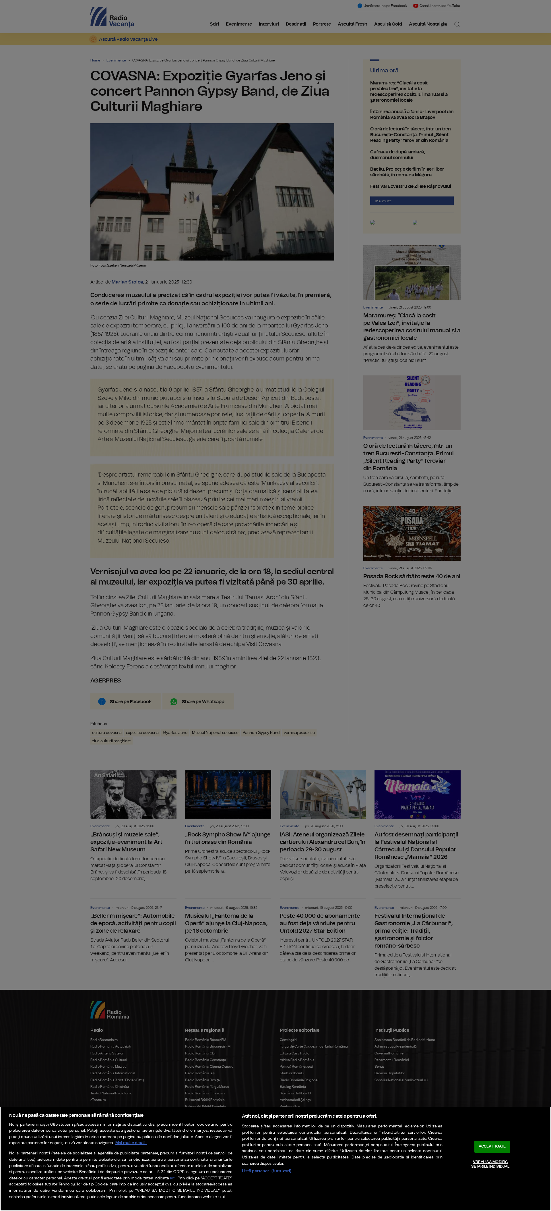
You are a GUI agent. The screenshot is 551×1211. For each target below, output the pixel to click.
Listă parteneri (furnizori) (267, 1171)
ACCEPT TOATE (492, 1146)
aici (173, 1178)
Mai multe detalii (131, 1143)
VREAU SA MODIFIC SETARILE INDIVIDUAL (490, 1164)
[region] (275, 1159)
